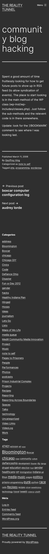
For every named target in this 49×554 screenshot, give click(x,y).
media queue (9, 334)
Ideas (5, 311)
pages (29, 477)
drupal (5, 467)
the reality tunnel (19, 535)
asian (24, 447)
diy (38, 463)
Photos (6, 372)
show (28, 487)
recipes (21, 487)
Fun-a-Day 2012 (11, 283)
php (12, 167)
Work (5, 432)
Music (5, 348)
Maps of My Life (11, 330)
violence (31, 492)
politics (38, 477)
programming (23, 167)
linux (4, 477)
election (26, 467)
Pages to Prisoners (13, 358)
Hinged (6, 302)
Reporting (8, 395)
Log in (5, 504)
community (25, 458)
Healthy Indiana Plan (14, 297)
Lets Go (6, 320)
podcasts (7, 376)
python (35, 482)
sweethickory (36, 487)
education (15, 467)
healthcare (8, 472)
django (43, 464)
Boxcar (6, 250)
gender (6, 288)
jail (42, 472)
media (12, 477)
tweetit (23, 491)
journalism (8, 316)
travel (16, 491)
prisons (6, 482)
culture (34, 459)
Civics (5, 264)
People (6, 362)
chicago (6, 255)
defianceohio (10, 463)
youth (37, 492)
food (32, 468)
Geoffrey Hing (12, 160)
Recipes (6, 390)
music (21, 477)
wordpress (36, 167)
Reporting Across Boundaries (19, 400)
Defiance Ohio (10, 274)
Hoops (6, 306)
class (17, 459)
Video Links (8, 423)
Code (5, 269)
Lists (4, 325)
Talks (5, 409)
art (20, 446)
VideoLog (7, 428)
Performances (10, 367)
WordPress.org (10, 518)
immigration (26, 472)
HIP (17, 472)
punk (27, 482)
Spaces (6, 404)
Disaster (6, 278)
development (24, 463)
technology (8, 414)
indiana (37, 472)
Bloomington (9, 246)
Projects (6, 386)
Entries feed (9, 509)
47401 (6, 446)
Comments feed (11, 514)
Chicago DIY (9, 260)
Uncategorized (10, 418)
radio (4, 487)
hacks (5, 292)
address (6, 241)
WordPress (32, 542)
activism (14, 446)
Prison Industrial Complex (16, 381)
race (42, 482)
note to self (24, 164)
